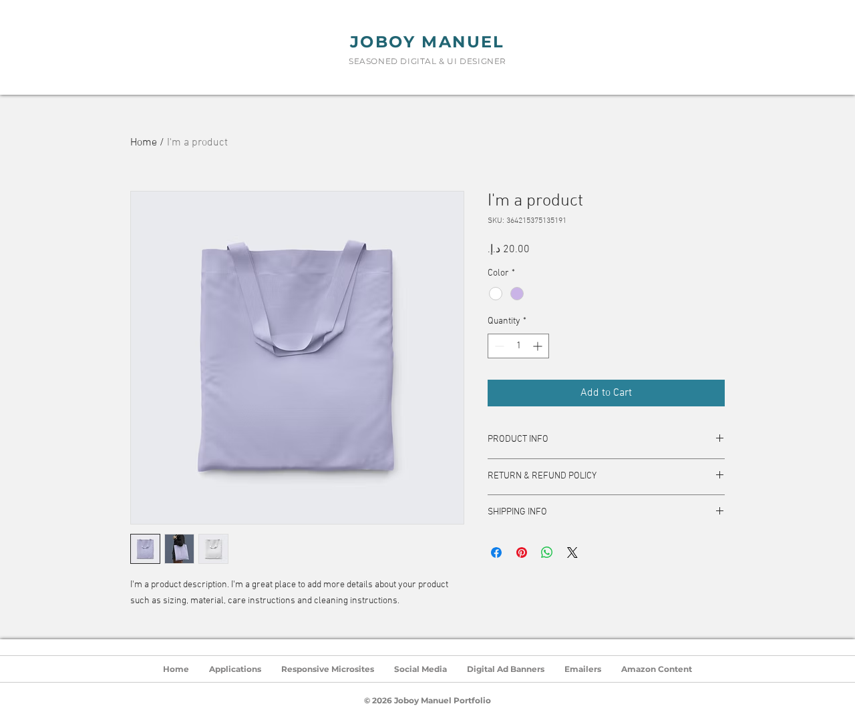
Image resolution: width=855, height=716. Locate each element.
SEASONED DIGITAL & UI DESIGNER (427, 61)
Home (143, 142)
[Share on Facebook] (496, 553)
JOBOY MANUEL (427, 41)
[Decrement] (498, 346)
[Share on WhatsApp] (547, 553)
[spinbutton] (518, 346)
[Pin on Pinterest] (522, 553)
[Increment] (538, 346)
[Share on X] (572, 553)
